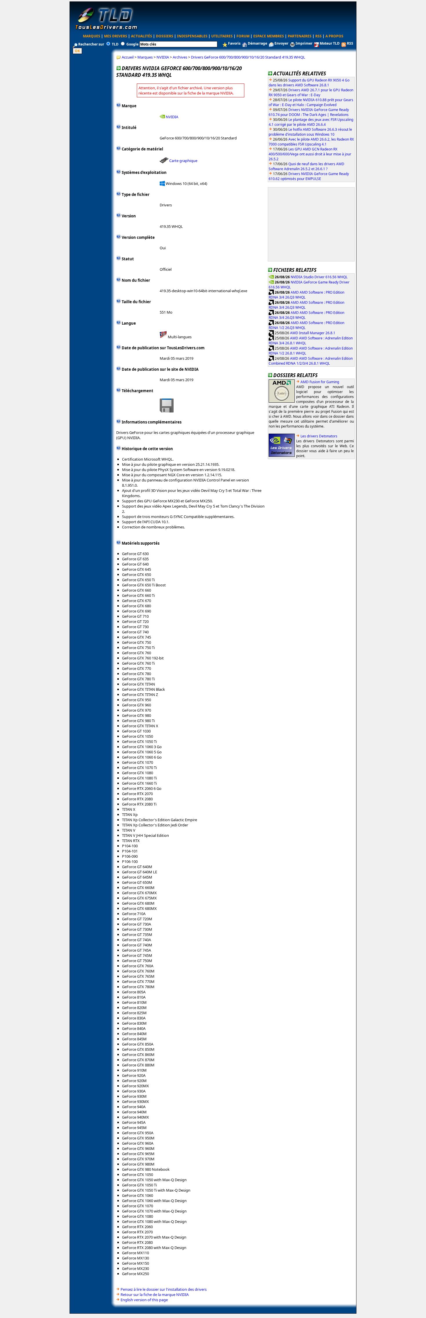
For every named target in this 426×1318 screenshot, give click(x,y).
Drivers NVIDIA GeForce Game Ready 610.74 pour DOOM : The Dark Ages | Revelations (309, 112)
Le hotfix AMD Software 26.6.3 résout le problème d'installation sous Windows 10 (310, 132)
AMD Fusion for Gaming (320, 381)
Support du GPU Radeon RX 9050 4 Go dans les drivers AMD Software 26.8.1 (309, 83)
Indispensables (192, 36)
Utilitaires (222, 36)
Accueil (128, 57)
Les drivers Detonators (319, 436)
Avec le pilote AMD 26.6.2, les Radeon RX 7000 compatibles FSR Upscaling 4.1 (311, 142)
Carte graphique (183, 160)
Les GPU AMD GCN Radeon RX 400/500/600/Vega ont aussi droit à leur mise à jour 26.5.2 (310, 154)
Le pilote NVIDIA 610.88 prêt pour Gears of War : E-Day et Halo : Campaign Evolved (311, 102)
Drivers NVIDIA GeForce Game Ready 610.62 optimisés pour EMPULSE (309, 176)
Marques (91, 36)
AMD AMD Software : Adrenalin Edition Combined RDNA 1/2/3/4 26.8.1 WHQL (311, 361)
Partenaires (300, 36)
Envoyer (281, 43)
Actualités (141, 36)
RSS (318, 36)
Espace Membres (268, 36)
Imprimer (304, 43)
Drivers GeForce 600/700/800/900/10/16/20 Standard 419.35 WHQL (248, 57)
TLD (115, 44)
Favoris (234, 43)
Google (132, 44)
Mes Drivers (115, 36)
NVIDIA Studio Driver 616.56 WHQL (319, 276)
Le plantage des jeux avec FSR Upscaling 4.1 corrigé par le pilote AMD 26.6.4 (311, 122)
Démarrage (257, 43)
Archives (180, 57)
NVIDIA (162, 57)
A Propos (334, 36)
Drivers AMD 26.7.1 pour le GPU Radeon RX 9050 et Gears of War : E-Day (311, 92)
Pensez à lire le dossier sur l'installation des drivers (164, 1289)
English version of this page (144, 1299)
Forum (243, 36)
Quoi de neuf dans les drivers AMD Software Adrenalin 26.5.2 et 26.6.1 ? (306, 166)
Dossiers (164, 36)
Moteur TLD (330, 43)
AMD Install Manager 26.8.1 (312, 332)
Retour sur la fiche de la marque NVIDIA (155, 1294)
